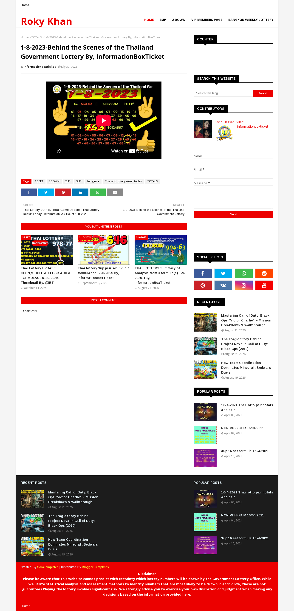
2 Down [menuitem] (178, 19)
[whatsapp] (244, 273)
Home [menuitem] (149, 19)
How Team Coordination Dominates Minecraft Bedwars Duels (246, 367)
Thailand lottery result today (123, 181)
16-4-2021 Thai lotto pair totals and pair (247, 407)
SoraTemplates (48, 567)
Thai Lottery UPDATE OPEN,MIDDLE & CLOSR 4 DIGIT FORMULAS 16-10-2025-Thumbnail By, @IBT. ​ (46, 275)
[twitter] (223, 273)
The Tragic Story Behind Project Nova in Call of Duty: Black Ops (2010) (244, 344)
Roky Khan (46, 21)
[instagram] (244, 285)
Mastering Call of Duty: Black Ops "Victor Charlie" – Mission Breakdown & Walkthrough (246, 320)
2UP (68, 181)
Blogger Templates (95, 567)
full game (93, 181)
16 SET (39, 181)
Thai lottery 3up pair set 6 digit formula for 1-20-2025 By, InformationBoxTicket (103, 273)
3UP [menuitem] (163, 19)
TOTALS (36, 37)
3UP (79, 181)
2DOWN (54, 181)
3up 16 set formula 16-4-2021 (245, 451)
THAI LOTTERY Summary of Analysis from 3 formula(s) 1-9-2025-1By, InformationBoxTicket (160, 275)
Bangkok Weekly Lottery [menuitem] (250, 19)
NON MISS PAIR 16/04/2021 (242, 428)
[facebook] (203, 273)
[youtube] (264, 285)
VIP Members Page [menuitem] (206, 19)
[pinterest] (203, 285)
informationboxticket (40, 67)
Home (25, 5)
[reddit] (264, 273)
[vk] (223, 285)
